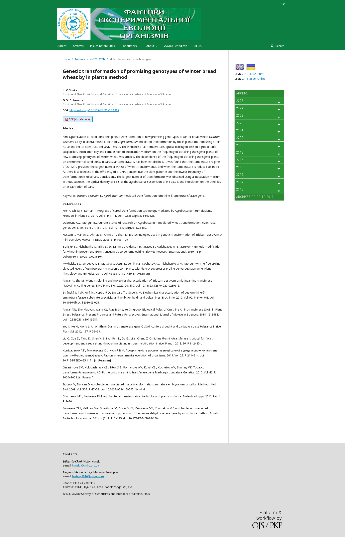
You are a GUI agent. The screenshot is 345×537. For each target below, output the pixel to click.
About (150, 46)
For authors (129, 46)
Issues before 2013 (102, 46)
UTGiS (198, 46)
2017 (239, 160)
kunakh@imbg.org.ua (85, 465)
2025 (239, 101)
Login (283, 3)
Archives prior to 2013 (255, 197)
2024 (239, 108)
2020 (239, 138)
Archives (78, 46)
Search (279, 46)
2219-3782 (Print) (253, 74)
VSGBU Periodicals (175, 46)
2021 (239, 130)
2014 (239, 182)
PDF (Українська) (79, 119)
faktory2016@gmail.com (88, 476)
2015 (239, 175)
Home (66, 59)
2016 (239, 167)
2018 (239, 152)
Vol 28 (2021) (97, 59)
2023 (239, 115)
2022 (239, 123)
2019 (239, 145)
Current (61, 46)
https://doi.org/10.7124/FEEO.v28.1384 (94, 110)
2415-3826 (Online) (254, 78)
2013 (239, 189)
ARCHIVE (242, 93)
